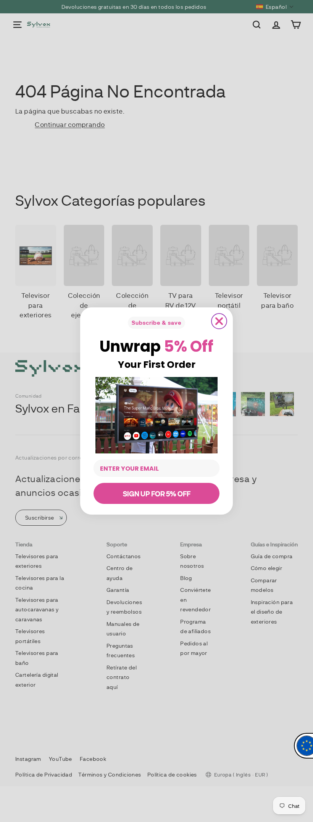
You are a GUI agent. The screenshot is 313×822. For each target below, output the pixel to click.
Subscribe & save (156, 322)
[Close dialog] (219, 321)
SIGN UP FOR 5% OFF (156, 493)
